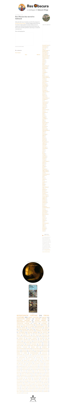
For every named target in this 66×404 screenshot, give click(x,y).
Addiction (44, 143)
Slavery (43, 63)
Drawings (43, 166)
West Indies (44, 228)
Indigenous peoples (45, 91)
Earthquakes (44, 168)
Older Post (38, 54)
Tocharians (44, 220)
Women (35, 391)
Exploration (44, 107)
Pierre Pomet (28, 379)
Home (26, 54)
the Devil (43, 229)
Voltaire (46, 390)
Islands (18, 370)
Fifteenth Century (45, 109)
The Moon (44, 217)
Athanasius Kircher (45, 98)
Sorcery (43, 208)
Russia (43, 136)
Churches (43, 158)
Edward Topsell (37, 361)
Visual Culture (44, 46)
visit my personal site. (47, 249)
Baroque (43, 153)
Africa (43, 59)
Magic (43, 119)
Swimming (40, 385)
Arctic (43, 149)
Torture (37, 388)
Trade (43, 221)
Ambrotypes (44, 147)
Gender (43, 172)
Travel (43, 69)
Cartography (44, 72)
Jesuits (43, 114)
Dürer (43, 167)
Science (26, 382)
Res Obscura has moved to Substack (24, 18)
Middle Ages (44, 123)
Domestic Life (44, 86)
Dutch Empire (44, 54)
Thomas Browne (32, 387)
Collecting (44, 104)
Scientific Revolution (45, 207)
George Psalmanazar (45, 174)
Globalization (44, 112)
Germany (42, 364)
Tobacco (43, 219)
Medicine (43, 61)
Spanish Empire (44, 68)
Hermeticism (25, 367)
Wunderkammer (45, 141)
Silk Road (43, 138)
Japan (43, 74)
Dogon (43, 165)
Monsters (43, 94)
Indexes (34, 369)
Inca (43, 180)
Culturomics (20, 358)
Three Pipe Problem (43, 387)
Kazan (33, 373)
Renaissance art (44, 67)
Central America (45, 101)
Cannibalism (44, 99)
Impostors (44, 179)
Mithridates (44, 189)
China (43, 73)
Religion (43, 135)
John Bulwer (42, 372)
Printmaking (44, 134)
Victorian (43, 78)
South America (44, 211)
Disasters (43, 163)
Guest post (27, 366)
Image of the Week (41, 329)
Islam (43, 183)
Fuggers (30, 363)
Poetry (18, 381)
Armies (43, 150)
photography (38, 327)
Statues (43, 215)
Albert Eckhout (32, 338)
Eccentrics (44, 89)
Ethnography (44, 90)
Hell (43, 176)
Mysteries (43, 190)
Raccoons (43, 203)
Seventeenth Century (45, 45)
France (43, 110)
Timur (18, 388)
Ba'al (43, 152)
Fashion (43, 108)
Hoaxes (43, 178)
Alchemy (43, 60)
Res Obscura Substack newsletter (20, 23)
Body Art (43, 82)
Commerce (44, 105)
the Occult (44, 80)
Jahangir (43, 184)
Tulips (43, 225)
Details (46, 358)
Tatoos (38, 351)
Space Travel (44, 212)
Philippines (44, 198)
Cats (43, 100)
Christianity (44, 157)
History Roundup (31, 344)
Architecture (44, 96)
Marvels (43, 121)
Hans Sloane (35, 366)
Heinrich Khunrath (44, 366)
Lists (43, 373)
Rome (43, 205)
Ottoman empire (45, 196)
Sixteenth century (45, 76)
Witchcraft (44, 140)
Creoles (45, 357)
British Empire (44, 51)
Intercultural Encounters (25, 324)
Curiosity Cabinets (45, 161)
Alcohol (43, 145)
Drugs (43, 49)
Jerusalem (30, 372)
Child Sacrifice (44, 103)
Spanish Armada (45, 214)
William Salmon (28, 391)
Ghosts (47, 364)
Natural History (44, 52)
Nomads (43, 193)
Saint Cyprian (44, 381)
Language (43, 117)
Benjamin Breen (46, 235)
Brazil (43, 64)
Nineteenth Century (45, 55)
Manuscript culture (26, 375)
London (43, 92)
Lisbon (43, 188)
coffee (40, 391)
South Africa (44, 210)
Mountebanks (44, 126)
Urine (40, 390)
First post (23, 363)
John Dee (43, 116)
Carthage (43, 154)
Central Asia (44, 156)
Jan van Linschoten (39, 370)
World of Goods (22, 353)
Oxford (29, 378)
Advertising (44, 144)
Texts (18, 387)
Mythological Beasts (45, 130)
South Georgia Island (39, 384)
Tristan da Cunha (45, 223)
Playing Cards (44, 202)
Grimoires (44, 175)
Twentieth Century (45, 58)
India (43, 113)
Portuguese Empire (45, 50)
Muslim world (44, 129)
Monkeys (43, 125)
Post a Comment (18, 52)
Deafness (43, 162)
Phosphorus (44, 201)
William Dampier (32, 332)
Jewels (43, 185)
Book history (44, 83)
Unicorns (43, 227)
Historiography (34, 367)
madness (46, 391)
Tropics (43, 224)
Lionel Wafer (44, 118)
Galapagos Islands (45, 171)
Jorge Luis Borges (45, 187)
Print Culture (44, 47)
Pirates (43, 132)
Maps (34, 375)
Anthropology (44, 148)
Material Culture (45, 122)
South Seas (44, 139)
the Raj (43, 230)
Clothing (43, 159)
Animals (43, 70)
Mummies (44, 127)
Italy (24, 370)
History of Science (45, 65)
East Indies (44, 87)
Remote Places (31, 381)
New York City (44, 192)
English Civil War (45, 170)
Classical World (44, 85)
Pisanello (36, 379)
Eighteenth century (45, 56)
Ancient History (44, 81)
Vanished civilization (45, 77)
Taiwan (43, 216)
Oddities (43, 131)
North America (44, 194)
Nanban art (44, 95)
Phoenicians (44, 199)
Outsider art (44, 197)
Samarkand (44, 206)
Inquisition (44, 181)
